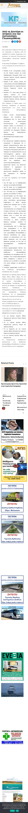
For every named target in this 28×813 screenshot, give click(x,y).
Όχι (17, 810)
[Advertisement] (14, 559)
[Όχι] (26, 807)
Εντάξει (12, 810)
